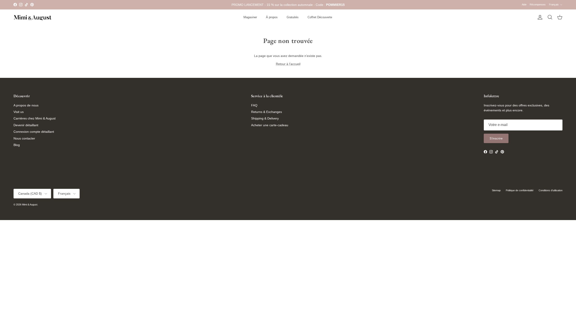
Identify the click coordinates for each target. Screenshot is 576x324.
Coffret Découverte (320, 17)
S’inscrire (496, 138)
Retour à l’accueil (288, 64)
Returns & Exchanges (266, 112)
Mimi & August (29, 204)
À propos (272, 17)
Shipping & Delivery (265, 118)
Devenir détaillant (26, 125)
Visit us (19, 112)
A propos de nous (26, 105)
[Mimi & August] (33, 17)
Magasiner (250, 17)
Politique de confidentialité (519, 190)
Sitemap (496, 190)
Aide (524, 4)
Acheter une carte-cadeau (269, 125)
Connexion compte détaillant (34, 131)
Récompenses (538, 4)
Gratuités (293, 17)
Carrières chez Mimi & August (35, 118)
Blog (17, 145)
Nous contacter (24, 138)
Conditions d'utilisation (550, 190)
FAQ (254, 105)
